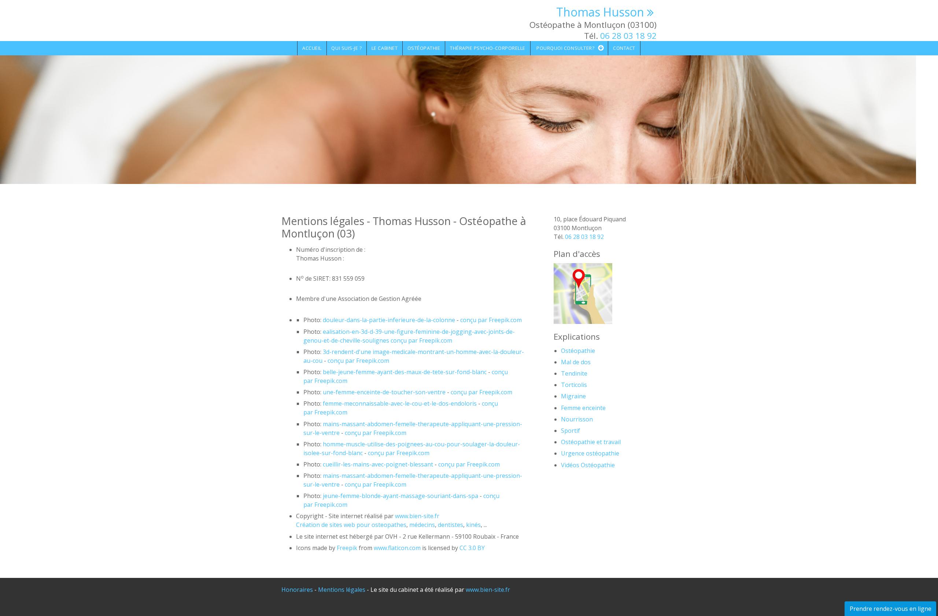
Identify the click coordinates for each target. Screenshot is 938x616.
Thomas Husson (600, 12)
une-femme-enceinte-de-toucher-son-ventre (384, 392)
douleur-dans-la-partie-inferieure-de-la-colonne (389, 320)
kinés (473, 525)
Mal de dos (576, 362)
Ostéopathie (423, 48)
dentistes (450, 525)
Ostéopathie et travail (591, 442)
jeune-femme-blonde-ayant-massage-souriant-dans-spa (400, 496)
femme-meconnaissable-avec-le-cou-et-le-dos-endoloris (400, 403)
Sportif (570, 431)
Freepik (347, 548)
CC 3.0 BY (472, 548)
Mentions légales (341, 590)
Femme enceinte (583, 408)
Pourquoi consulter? (565, 48)
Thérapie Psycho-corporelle (487, 48)
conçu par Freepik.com (490, 320)
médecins (422, 525)
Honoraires (297, 590)
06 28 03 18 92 (628, 35)
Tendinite (574, 373)
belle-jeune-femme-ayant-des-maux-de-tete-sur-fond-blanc (405, 372)
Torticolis (574, 385)
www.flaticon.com (397, 548)
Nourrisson (577, 419)
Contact (624, 48)
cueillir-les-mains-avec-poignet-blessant (378, 464)
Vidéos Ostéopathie (588, 465)
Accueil (312, 48)
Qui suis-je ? (346, 48)
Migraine (573, 396)
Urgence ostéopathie (590, 453)
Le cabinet (385, 48)
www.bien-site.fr (488, 590)
